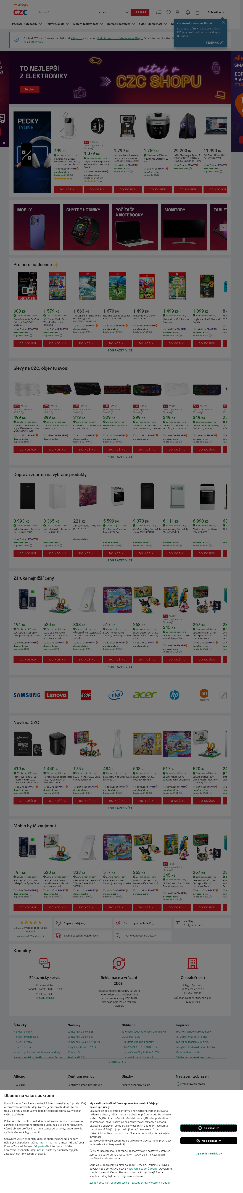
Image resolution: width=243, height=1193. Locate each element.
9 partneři (42, 1146)
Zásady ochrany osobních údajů (151, 1182)
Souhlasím (212, 1128)
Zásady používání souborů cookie (109, 1182)
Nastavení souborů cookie (142, 1168)
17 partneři (52, 1142)
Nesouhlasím (212, 1140)
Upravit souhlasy (209, 1153)
